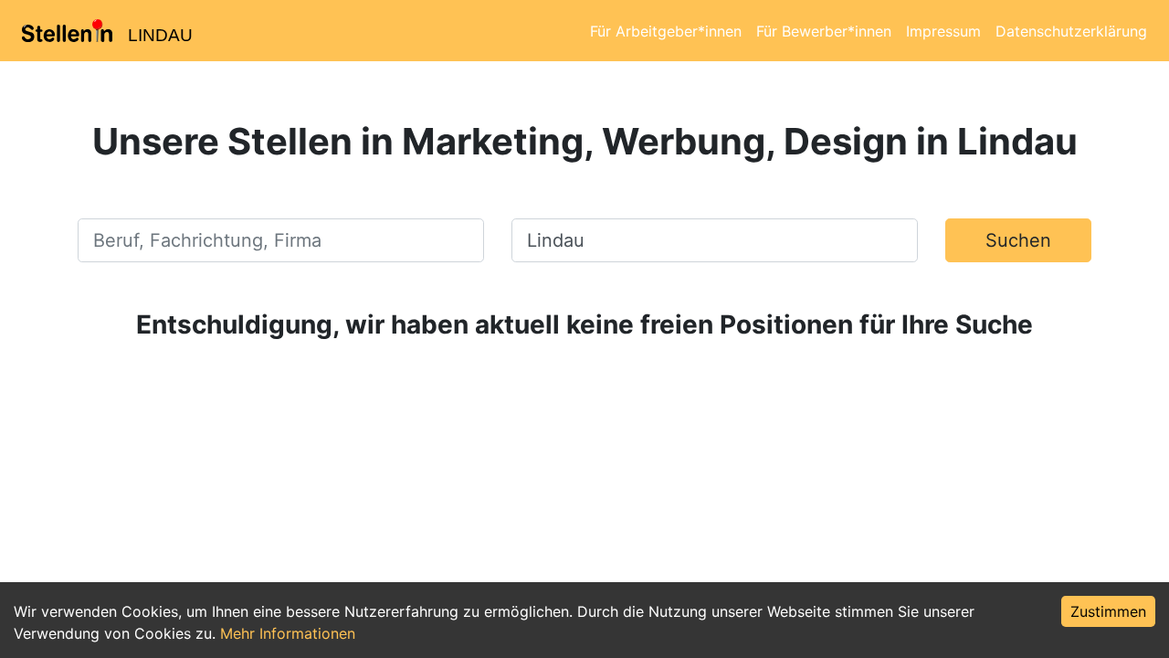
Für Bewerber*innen (823, 31)
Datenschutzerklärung (1071, 31)
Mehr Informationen (287, 633)
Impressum (943, 31)
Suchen (1018, 240)
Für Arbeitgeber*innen (666, 31)
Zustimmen (1108, 611)
